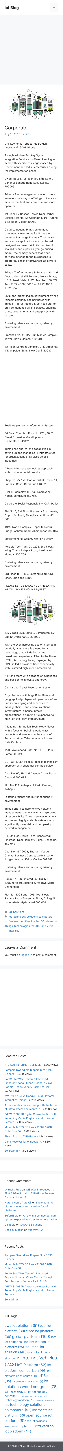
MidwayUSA (35, 1229)
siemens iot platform (23, 1426)
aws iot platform (22, 1325)
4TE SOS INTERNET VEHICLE (23, 1064)
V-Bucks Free (13, 1189)
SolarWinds (12, 1150)
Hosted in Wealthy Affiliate (41, 1446)
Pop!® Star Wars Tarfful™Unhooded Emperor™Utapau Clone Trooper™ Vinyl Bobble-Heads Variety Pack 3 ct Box (28, 1083)
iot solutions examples (27, 1381)
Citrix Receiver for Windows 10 (23, 1141)
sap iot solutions (39, 1421)
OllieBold (10, 1224)
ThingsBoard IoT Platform (20, 1136)
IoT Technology (16, 1391)
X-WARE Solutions (31, 1224)
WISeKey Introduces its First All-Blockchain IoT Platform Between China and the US (30, 1193)
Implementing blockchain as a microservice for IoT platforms (29, 1206)
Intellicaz (14, 930)
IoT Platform (31, 1365)
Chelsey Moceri (14, 1229)
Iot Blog (12, 7)
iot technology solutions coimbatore (30, 916)
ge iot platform (31, 1336)
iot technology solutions (43, 1400)
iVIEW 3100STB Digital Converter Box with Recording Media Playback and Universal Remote (31, 1118)
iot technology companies (33, 1396)
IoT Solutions (16, 911)
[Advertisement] (31, 48)
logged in (26, 954)
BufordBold (11, 1215)
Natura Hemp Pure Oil (18, 1202)
